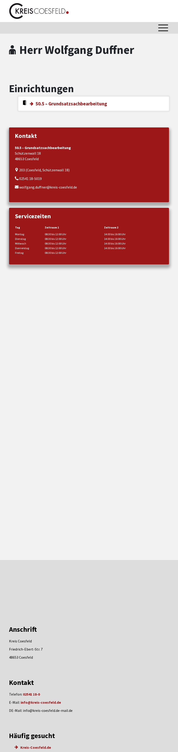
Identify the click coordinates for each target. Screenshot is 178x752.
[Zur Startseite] (39, 11)
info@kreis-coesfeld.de (41, 702)
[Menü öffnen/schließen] (163, 28)
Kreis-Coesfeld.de (35, 747)
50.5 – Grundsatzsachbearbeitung (71, 104)
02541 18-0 (31, 694)
